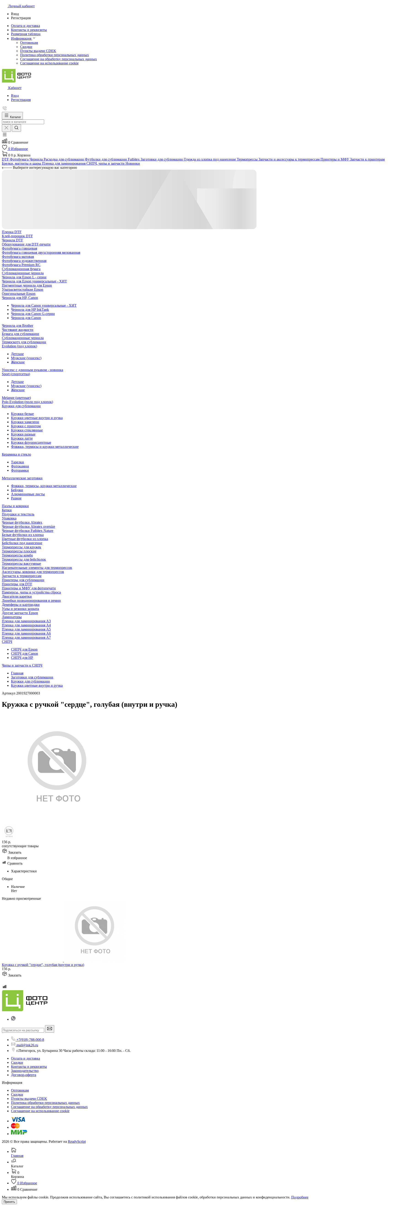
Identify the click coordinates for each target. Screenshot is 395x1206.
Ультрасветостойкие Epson (22, 289)
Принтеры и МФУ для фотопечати (29, 588)
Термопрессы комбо (17, 555)
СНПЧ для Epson (24, 649)
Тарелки (17, 462)
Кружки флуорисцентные (31, 442)
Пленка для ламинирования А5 (26, 629)
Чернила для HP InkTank (30, 309)
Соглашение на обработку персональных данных (58, 59)
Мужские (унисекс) (26, 358)
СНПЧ (7, 642)
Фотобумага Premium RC (21, 265)
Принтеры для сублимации (23, 580)
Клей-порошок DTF (17, 236)
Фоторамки (20, 470)
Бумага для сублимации (20, 334)
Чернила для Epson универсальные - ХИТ (34, 281)
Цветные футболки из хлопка (25, 539)
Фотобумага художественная (24, 261)
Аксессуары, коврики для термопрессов (33, 572)
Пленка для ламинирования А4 (26, 625)
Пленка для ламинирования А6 (26, 633)
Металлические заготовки (22, 478)
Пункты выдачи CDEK (38, 51)
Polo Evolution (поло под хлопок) (27, 402)
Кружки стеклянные (27, 430)
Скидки (26, 47)
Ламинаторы (12, 617)
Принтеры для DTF (17, 584)
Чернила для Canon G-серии (33, 314)
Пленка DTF (11, 232)
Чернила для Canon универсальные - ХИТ (44, 305)
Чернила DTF (12, 240)
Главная (17, 673)
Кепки (7, 510)
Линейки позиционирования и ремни (31, 600)
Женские (18, 362)
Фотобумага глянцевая (19, 248)
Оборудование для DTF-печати (26, 244)
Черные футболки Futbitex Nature (27, 531)
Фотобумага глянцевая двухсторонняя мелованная (41, 252)
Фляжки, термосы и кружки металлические (45, 447)
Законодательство (25, 1071)
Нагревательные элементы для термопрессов (37, 568)
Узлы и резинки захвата (20, 609)
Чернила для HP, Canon (20, 298)
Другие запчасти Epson (20, 613)
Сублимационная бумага (21, 269)
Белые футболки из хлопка (23, 535)
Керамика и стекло (16, 454)
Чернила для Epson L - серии (24, 277)
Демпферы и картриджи (21, 605)
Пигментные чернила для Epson (27, 285)
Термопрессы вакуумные (21, 563)
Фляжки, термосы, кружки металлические (44, 486)
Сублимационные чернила (23, 273)
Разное (16, 498)
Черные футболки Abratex (22, 522)
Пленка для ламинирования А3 (26, 621)
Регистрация (21, 100)
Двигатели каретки (17, 596)
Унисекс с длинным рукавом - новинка (32, 370)
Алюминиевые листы (28, 494)
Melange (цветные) (16, 398)
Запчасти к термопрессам (21, 576)
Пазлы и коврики (15, 506)
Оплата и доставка (25, 1058)
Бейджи (17, 490)
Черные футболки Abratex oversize (28, 526)
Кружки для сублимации (21, 406)
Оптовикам (29, 43)
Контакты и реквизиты (29, 1067)
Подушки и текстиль (18, 514)
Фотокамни (20, 466)
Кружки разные (23, 434)
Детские (17, 354)
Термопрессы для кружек (21, 547)
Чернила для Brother (17, 325)
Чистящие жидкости (17, 330)
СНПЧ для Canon (24, 653)
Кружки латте (22, 438)
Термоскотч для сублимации (24, 342)
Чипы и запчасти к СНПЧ (22, 665)
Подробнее (299, 1197)
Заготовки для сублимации (32, 677)
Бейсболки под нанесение (22, 543)
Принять (9, 1201)
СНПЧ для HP (22, 658)
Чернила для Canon (26, 318)
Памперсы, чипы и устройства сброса (31, 592)
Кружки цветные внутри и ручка (37, 418)
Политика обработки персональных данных (54, 55)
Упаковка (9, 518)
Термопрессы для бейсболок (24, 559)
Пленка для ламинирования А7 (26, 637)
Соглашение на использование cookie (49, 63)
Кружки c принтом (26, 426)
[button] (4, 136)
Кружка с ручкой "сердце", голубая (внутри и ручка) (43, 965)
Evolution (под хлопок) (19, 346)
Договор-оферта (23, 1075)
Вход (15, 96)
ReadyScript (77, 1141)
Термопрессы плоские (19, 551)
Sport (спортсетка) (16, 374)
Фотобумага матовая (18, 257)
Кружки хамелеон (25, 422)
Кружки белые (22, 414)
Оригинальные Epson (18, 294)
